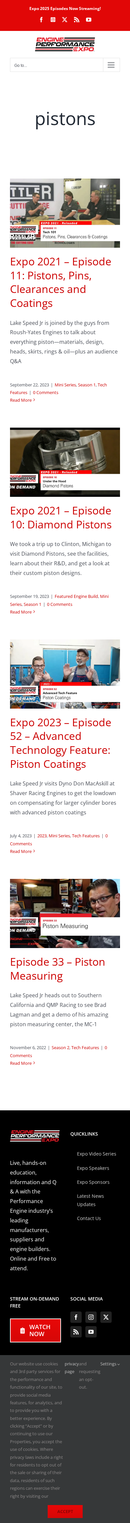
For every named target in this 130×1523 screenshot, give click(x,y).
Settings (108, 1364)
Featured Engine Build (76, 596)
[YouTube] (91, 1331)
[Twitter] (106, 1317)
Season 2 (60, 1047)
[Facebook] (76, 1317)
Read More (21, 400)
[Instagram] (91, 1317)
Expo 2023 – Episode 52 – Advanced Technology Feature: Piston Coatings (60, 743)
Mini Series (65, 385)
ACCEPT (65, 1511)
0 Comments (45, 392)
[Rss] (76, 1331)
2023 (42, 836)
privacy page (72, 1367)
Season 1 (87, 385)
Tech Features (86, 836)
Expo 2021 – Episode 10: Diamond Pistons (61, 517)
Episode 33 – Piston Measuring (57, 968)
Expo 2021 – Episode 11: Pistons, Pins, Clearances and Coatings (60, 282)
